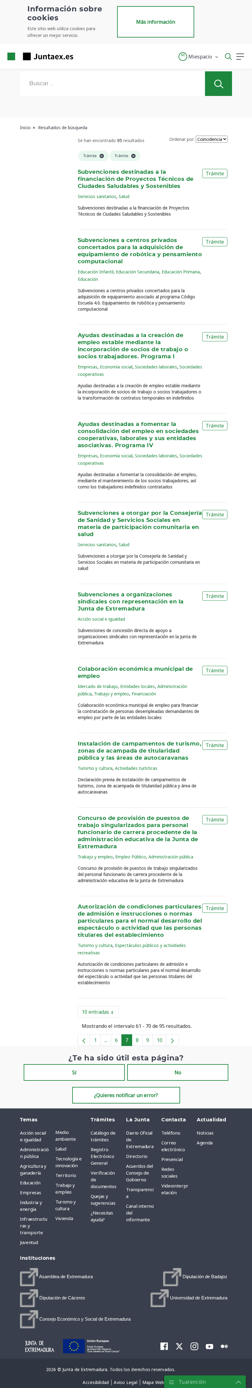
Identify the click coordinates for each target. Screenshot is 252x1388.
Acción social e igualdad (101, 619)
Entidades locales (137, 686)
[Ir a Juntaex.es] (38, 56)
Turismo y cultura (95, 768)
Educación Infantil (95, 272)
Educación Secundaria (137, 272)
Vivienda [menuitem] (64, 1218)
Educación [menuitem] (30, 1182)
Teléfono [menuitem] (170, 1133)
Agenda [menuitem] (205, 1142)
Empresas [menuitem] (30, 1192)
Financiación (144, 694)
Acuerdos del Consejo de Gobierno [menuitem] (139, 1173)
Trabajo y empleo (111, 694)
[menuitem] (56, 1277)
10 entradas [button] (100, 1013)
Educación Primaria (181, 272)
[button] (199, 57)
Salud (124, 196)
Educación (88, 279)
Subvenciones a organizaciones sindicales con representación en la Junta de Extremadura (131, 602)
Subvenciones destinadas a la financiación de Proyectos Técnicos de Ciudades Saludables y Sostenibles (136, 179)
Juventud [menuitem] (29, 1242)
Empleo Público (130, 857)
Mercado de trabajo (98, 686)
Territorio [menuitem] (65, 1175)
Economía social (116, 367)
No (178, 1072)
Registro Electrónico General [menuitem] (102, 1156)
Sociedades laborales (156, 367)
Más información (155, 21)
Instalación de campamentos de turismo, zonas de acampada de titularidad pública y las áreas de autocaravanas (140, 751)
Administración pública (170, 857)
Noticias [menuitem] (205, 1133)
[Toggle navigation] (81, 56)
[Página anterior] (83, 1040)
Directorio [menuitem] (137, 1156)
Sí (74, 1072)
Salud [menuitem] (60, 1149)
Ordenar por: (182, 139)
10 (161, 1041)
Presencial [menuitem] (172, 1159)
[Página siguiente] (172, 1040)
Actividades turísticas (136, 768)
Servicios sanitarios (97, 196)
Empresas (87, 367)
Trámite (215, 173)
